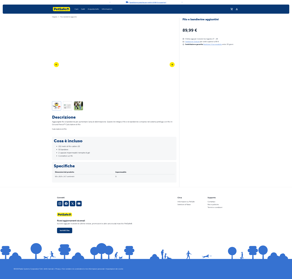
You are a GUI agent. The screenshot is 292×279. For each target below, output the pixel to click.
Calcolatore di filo (59, 129)
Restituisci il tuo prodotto (212, 44)
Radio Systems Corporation (29, 269)
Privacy (58, 269)
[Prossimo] (172, 64)
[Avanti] (182, 2)
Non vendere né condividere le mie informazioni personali (83, 269)
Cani (76, 9)
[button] (76, 9)
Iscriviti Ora (64, 230)
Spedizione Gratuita (192, 42)
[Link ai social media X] (72, 203)
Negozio (54, 17)
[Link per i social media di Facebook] (66, 203)
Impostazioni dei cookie (114, 269)
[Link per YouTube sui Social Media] (79, 203)
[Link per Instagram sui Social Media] (60, 203)
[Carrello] (231, 9)
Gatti (83, 9)
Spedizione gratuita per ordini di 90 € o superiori (147, 3)
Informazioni (107, 9)
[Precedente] (110, 2)
